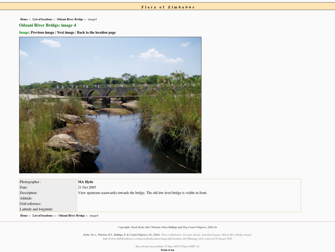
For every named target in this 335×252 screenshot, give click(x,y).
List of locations (42, 19)
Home (24, 19)
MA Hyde (85, 181)
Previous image (42, 32)
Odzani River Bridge (70, 19)
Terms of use (167, 250)
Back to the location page (96, 32)
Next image (65, 32)
